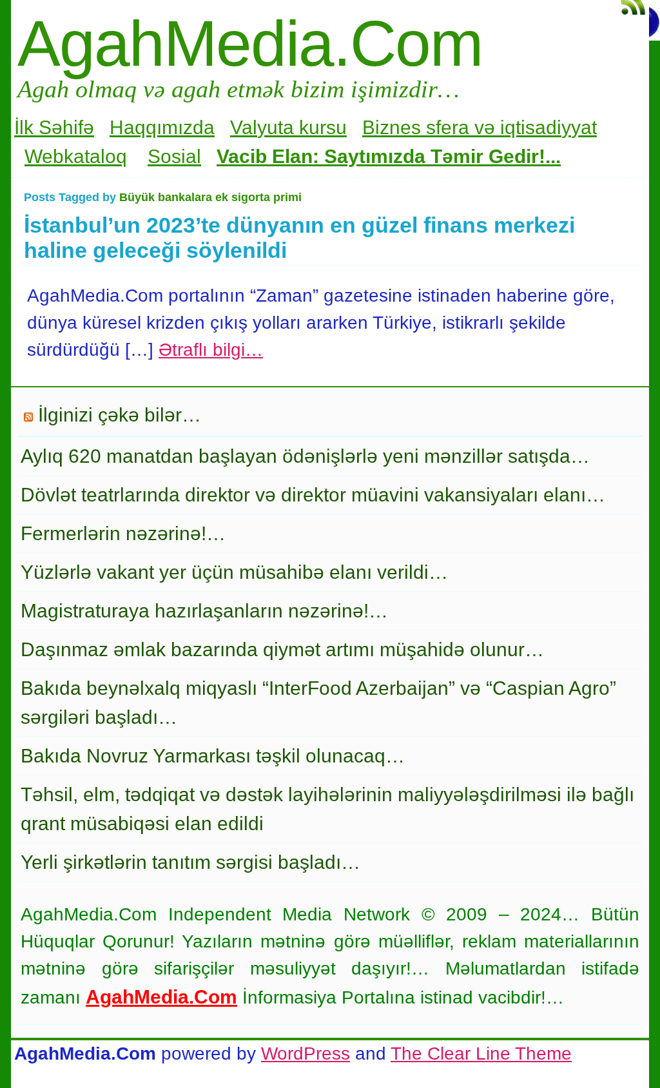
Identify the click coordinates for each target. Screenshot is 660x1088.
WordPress (305, 1054)
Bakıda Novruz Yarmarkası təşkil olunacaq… (213, 755)
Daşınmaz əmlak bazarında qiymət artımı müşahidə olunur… (282, 649)
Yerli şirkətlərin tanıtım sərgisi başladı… (190, 862)
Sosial (174, 156)
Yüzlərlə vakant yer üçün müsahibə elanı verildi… (234, 572)
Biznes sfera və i (433, 127)
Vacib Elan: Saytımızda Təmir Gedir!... (389, 156)
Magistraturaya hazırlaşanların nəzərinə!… (204, 610)
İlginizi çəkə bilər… (119, 414)
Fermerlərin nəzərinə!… (123, 533)
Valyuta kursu (288, 127)
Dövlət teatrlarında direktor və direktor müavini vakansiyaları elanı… (313, 494)
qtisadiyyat (551, 127)
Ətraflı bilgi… (211, 350)
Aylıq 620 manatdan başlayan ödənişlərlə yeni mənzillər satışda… (305, 456)
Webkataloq (75, 156)
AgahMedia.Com (249, 43)
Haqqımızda (162, 127)
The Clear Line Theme (481, 1054)
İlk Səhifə (54, 127)
